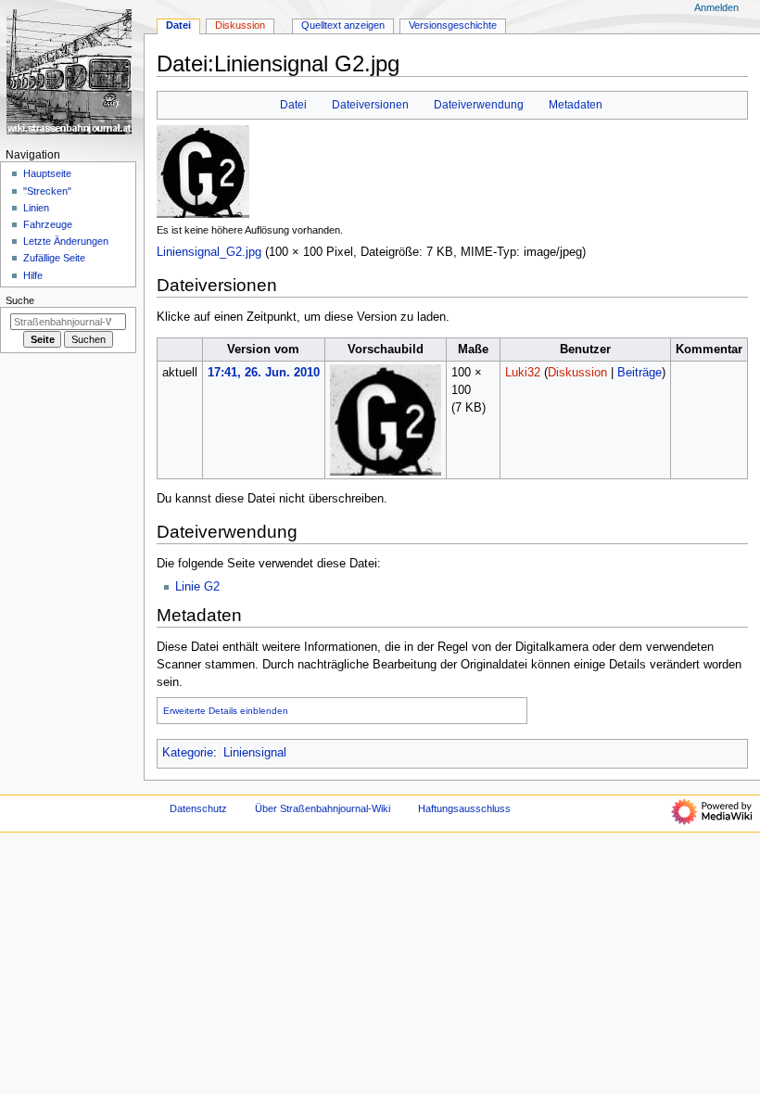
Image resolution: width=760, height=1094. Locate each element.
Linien (36, 207)
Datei (293, 104)
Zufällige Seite (54, 257)
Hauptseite (47, 173)
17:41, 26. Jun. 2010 (264, 372)
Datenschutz (198, 808)
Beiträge (639, 372)
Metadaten (575, 104)
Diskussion (577, 372)
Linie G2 (197, 586)
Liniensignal (254, 752)
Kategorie (187, 752)
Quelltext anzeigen (343, 25)
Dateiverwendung (479, 104)
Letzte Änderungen (65, 241)
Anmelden (716, 7)
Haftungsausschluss (464, 808)
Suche (20, 300)
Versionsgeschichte (453, 25)
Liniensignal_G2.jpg (209, 252)
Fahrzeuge (47, 224)
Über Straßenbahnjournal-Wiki (322, 808)
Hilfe (33, 275)
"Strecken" (47, 191)
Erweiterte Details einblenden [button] (225, 711)
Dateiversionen (370, 104)
